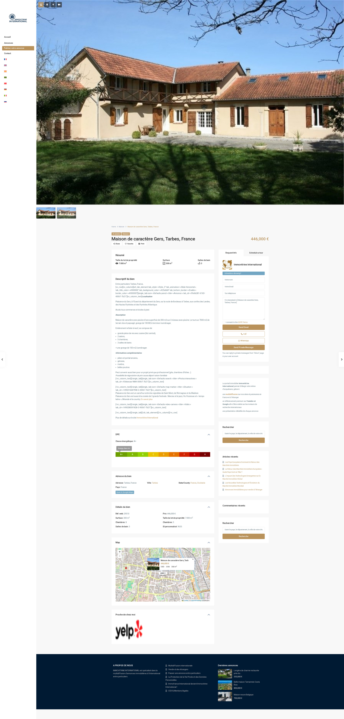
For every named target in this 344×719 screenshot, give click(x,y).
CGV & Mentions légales (178, 691)
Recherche (243, 440)
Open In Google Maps (124, 492)
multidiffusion (232, 394)
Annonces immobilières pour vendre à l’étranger (243, 490)
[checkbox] (224, 322)
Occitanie (201, 483)
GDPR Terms (243, 322)
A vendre (116, 234)
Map (118, 542)
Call (244, 334)
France (193, 483)
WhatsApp (245, 341)
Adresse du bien (123, 476)
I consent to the (237, 322)
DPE (118, 434)
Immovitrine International (147, 418)
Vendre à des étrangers (178, 669)
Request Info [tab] (231, 253)
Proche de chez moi (125, 614)
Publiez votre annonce (14, 48)
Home (114, 227)
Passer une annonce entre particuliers (184, 673)
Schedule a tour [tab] (256, 253)
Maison (121, 227)
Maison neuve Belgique (243, 695)
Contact (7, 53)
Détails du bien (123, 507)
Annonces (8, 43)
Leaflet (185, 600)
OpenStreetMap (196, 600)
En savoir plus (147, 399)
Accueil (7, 37)
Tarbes (155, 483)
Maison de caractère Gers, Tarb (174, 560)
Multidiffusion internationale (180, 666)
